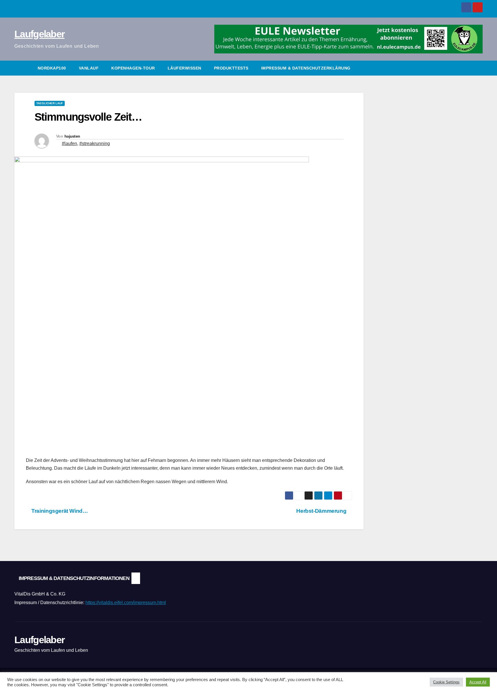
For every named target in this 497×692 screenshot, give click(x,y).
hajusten (72, 136)
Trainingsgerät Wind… (59, 511)
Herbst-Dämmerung (321, 511)
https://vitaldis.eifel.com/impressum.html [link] (125, 602)
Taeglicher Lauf (49, 103)
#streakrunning (94, 143)
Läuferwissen (184, 68)
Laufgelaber (39, 33)
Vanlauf (89, 68)
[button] (478, 67)
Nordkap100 (52, 68)
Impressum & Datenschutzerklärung (306, 68)
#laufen (69, 143)
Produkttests (231, 68)
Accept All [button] (477, 682)
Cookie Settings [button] (446, 682)
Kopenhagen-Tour (133, 68)
